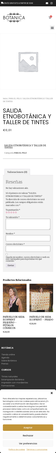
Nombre (10, 234)
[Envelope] (47, 3)
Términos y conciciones (36, 449)
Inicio (5, 98)
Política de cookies (17, 449)
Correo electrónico (15, 244)
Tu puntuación (13, 210)
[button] (51, 393)
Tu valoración (13, 217)
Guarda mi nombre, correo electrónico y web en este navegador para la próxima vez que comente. (27, 259)
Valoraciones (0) (17, 172)
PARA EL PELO (15, 98)
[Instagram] (51, 3)
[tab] (17, 172)
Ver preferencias (28, 443)
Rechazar (28, 435)
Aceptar (28, 427)
